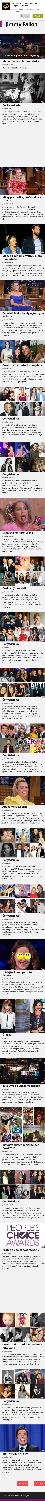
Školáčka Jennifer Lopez (17, 532)
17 (44, 362)
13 (44, 310)
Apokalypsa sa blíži (14, 806)
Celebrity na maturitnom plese (22, 365)
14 (44, 969)
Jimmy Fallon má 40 (15, 1453)
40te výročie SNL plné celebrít (21, 1085)
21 (44, 1198)
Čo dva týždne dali (14, 588)
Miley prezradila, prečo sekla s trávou (21, 198)
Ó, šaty (6, 1034)
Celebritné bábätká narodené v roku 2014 (22, 1346)
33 (44, 1032)
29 (44, 58)
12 (44, 415)
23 (44, 857)
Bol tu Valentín (12, 105)
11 (44, 253)
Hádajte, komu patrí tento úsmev (19, 973)
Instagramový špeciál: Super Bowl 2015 (20, 1146)
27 (44, 102)
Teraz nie (24, 16)
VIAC (22, 1483)
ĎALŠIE (38, 1483)
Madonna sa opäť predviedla (20, 61)
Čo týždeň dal (11, 418)
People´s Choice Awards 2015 (20, 1250)
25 (44, 752)
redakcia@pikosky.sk (22, 1496)
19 (44, 696)
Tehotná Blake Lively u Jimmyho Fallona (23, 314)
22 (44, 1398)
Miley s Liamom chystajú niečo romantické (22, 257)
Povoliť (37, 16)
